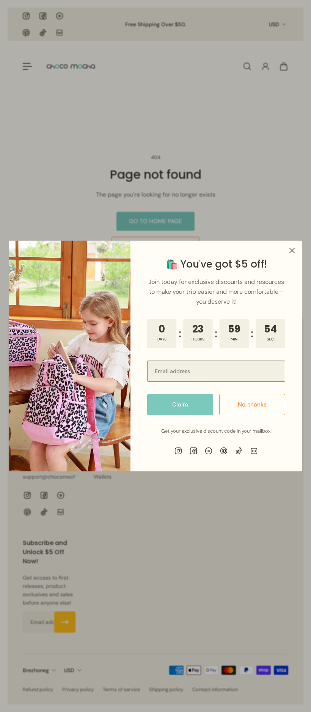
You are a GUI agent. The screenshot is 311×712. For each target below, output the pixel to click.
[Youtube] (208, 451)
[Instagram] (178, 451)
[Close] (292, 250)
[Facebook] (193, 451)
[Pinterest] (224, 451)
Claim (180, 404)
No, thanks (252, 404)
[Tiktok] (239, 451)
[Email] (254, 451)
